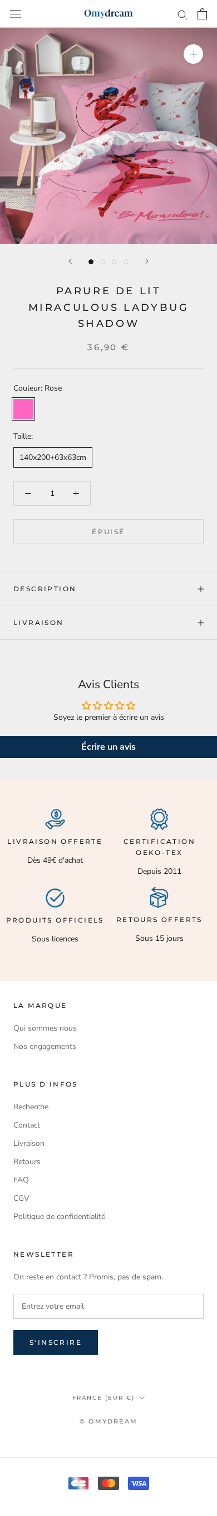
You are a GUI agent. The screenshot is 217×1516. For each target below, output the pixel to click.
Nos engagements (44, 1046)
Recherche (30, 1107)
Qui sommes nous (45, 1028)
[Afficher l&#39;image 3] (114, 261)
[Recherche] (182, 14)
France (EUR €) (103, 1397)
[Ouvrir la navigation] (15, 13)
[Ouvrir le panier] (202, 13)
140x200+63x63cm (52, 457)
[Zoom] (193, 54)
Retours (27, 1161)
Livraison (38, 622)
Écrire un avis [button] (108, 747)
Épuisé (108, 531)
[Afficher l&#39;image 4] (126, 261)
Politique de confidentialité (59, 1216)
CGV (21, 1198)
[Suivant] (147, 261)
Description (44, 589)
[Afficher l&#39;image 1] (90, 261)
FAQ (21, 1180)
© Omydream (108, 1421)
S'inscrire (55, 1342)
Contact (26, 1125)
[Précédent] (70, 261)
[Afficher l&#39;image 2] (102, 261)
